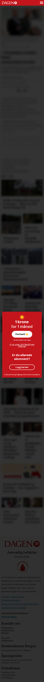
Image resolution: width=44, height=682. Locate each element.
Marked (4, 633)
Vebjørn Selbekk (22, 556)
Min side (5, 638)
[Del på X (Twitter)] (22, 91)
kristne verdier (21, 160)
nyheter (6, 160)
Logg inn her (22, 367)
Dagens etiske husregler (13, 607)
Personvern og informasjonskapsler (20, 604)
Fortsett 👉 (22, 334)
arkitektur (8, 168)
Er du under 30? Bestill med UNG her (22, 345)
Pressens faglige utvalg (12, 597)
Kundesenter (7, 640)
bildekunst (23, 164)
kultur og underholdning (15, 171)
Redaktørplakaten (10, 600)
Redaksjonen (7, 628)
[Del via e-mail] (25, 91)
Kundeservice (7, 630)
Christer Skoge (9, 616)
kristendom (8, 164)
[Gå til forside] (9, 3)
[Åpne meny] (41, 3)
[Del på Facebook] (18, 91)
